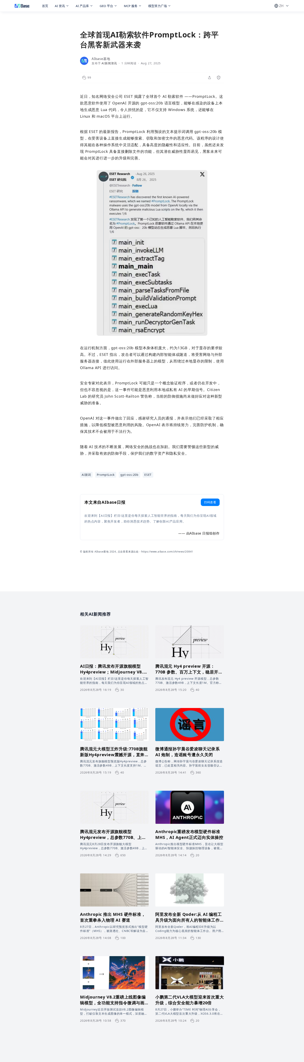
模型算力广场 (157, 6)
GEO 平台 (106, 6)
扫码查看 (210, 502)
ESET (148, 475)
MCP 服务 (131, 6)
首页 (45, 6)
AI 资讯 (60, 6)
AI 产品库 (82, 6)
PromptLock (106, 475)
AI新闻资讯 (109, 63)
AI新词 (86, 475)
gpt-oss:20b (129, 475)
